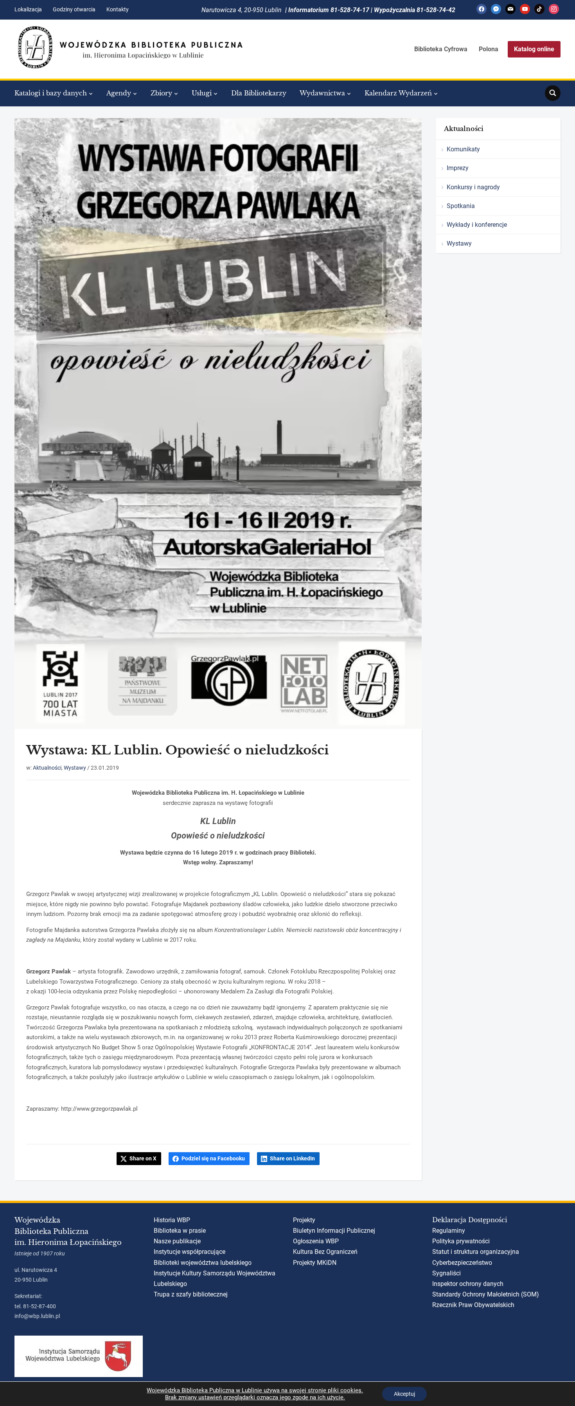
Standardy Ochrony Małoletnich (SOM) (485, 1294)
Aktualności (47, 768)
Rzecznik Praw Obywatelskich (473, 1305)
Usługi (202, 93)
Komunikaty (463, 149)
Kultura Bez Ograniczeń (325, 1251)
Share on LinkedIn (292, 1158)
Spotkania (461, 206)
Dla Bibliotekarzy (258, 93)
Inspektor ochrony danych (467, 1283)
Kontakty (117, 9)
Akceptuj (404, 1394)
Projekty (304, 1220)
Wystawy (75, 768)
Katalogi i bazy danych (50, 93)
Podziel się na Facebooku (213, 1158)
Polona (488, 49)
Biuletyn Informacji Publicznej (334, 1230)
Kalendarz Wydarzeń (398, 93)
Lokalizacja (28, 9)
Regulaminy (448, 1230)
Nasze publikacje (177, 1241)
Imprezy (458, 168)
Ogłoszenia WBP (316, 1241)
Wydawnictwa (322, 93)
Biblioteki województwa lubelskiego (203, 1262)
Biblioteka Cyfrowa (440, 49)
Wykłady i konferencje (477, 224)
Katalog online (534, 49)
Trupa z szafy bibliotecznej (191, 1294)
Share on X (142, 1158)
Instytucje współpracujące (189, 1251)
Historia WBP (172, 1220)
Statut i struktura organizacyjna (475, 1251)
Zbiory (161, 93)
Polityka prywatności (461, 1241)
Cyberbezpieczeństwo (462, 1262)
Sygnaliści (446, 1273)
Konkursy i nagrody (473, 187)
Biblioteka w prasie (180, 1230)
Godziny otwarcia (74, 9)
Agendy (118, 93)
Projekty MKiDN (314, 1262)
